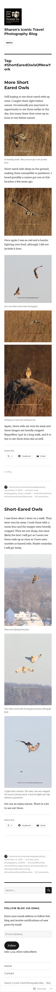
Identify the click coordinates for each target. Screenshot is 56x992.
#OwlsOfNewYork (36, 862)
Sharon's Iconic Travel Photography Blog (24, 31)
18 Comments (41, 496)
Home (8, 966)
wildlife (27, 493)
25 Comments (42, 872)
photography (10, 493)
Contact (9, 973)
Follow (12, 945)
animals (29, 490)
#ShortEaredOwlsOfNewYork (18, 496)
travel (20, 493)
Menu (9, 42)
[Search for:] (24, 890)
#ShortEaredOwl (39, 866)
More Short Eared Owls (16, 85)
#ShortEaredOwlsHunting (17, 869)
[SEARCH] (48, 890)
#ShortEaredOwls (42, 493)
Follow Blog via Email (22, 908)
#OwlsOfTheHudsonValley (17, 866)
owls (36, 490)
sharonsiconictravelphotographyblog (27, 487)
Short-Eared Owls (23, 509)
